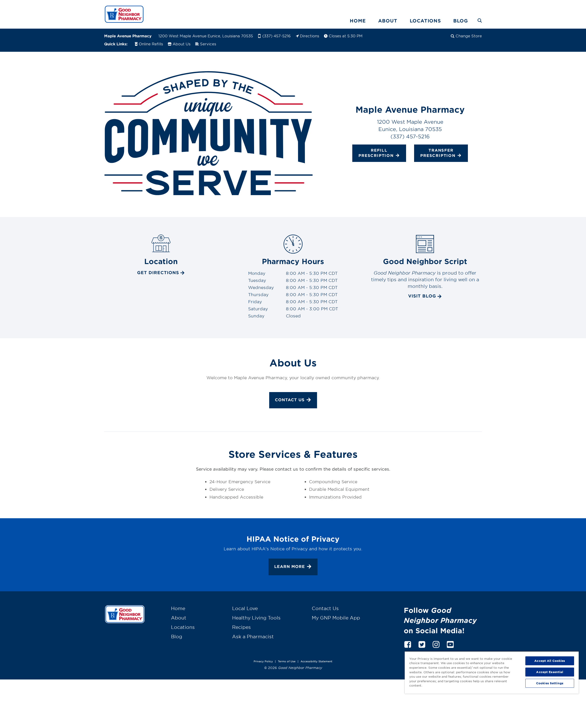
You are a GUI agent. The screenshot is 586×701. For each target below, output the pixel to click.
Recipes (241, 627)
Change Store (469, 35)
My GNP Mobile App (336, 617)
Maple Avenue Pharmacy (128, 35)
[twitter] (422, 643)
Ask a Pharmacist (253, 636)
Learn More (289, 566)
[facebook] (408, 643)
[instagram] (436, 643)
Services (208, 43)
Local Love (245, 608)
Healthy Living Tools (256, 617)
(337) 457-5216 (276, 35)
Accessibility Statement (316, 661)
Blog (460, 20)
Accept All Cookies (549, 661)
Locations (425, 20)
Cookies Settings (549, 683)
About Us (181, 43)
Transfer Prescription (438, 153)
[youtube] (450, 643)
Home (358, 20)
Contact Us (289, 399)
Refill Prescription (376, 153)
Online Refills (151, 43)
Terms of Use (287, 661)
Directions (309, 35)
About (387, 20)
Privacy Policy (263, 661)
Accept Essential (549, 672)
